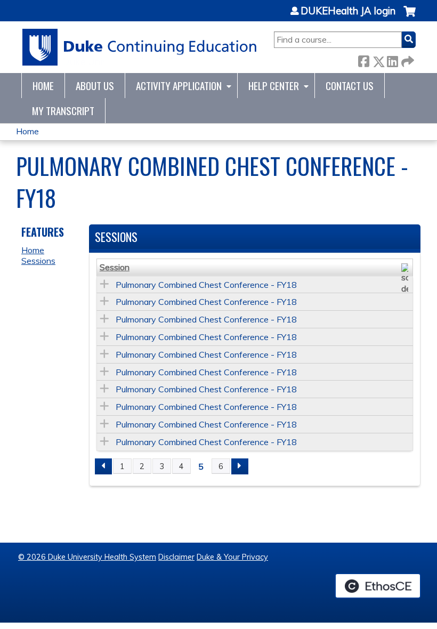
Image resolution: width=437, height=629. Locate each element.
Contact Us (350, 85)
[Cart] (409, 16)
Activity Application (179, 85)
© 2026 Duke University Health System (87, 557)
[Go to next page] (239, 466)
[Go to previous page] (103, 466)
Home (43, 85)
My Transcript (63, 110)
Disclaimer (176, 557)
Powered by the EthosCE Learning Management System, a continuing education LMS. (378, 586)
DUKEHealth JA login (348, 11)
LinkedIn (392, 59)
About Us (95, 85)
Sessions (38, 260)
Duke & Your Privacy (232, 557)
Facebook (363, 59)
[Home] (139, 47)
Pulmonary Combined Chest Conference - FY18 (206, 284)
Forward (406, 59)
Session (115, 267)
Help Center (273, 85)
